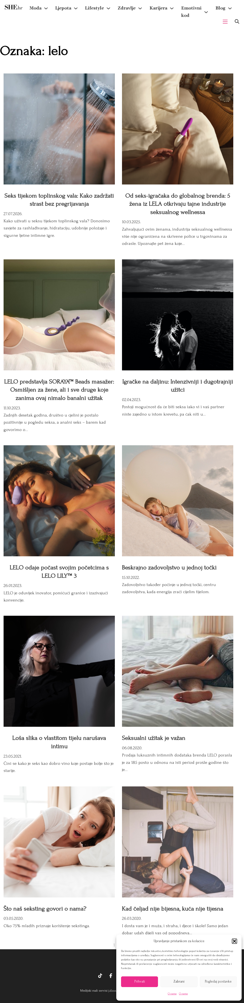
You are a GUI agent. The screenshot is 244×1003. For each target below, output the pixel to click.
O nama (172, 993)
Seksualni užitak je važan (153, 737)
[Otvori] (237, 21)
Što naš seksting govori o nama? (45, 908)
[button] (234, 941)
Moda (35, 8)
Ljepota (63, 8)
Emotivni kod (191, 11)
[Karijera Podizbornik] (172, 8)
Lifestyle (94, 8)
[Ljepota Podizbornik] (76, 8)
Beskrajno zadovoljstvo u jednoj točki (169, 567)
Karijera (158, 8)
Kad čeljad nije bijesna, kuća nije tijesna (172, 908)
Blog (220, 8)
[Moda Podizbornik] (46, 8)
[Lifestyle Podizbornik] (108, 8)
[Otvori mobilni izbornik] (225, 22)
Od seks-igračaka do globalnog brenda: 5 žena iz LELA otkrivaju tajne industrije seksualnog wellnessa (177, 204)
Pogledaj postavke (218, 981)
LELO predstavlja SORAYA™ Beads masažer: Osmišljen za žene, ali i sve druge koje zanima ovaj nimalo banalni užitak (59, 390)
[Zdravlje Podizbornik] (140, 8)
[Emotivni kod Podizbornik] (206, 12)
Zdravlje (127, 8)
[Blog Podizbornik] (230, 8)
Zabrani (178, 981)
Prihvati (139, 981)
